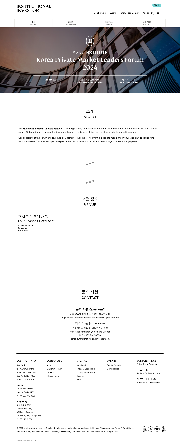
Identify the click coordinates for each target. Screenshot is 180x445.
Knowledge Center (129, 13)
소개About (33, 23)
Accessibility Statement (70, 432)
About (146, 13)
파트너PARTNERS (71, 23)
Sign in (157, 5)
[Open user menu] (158, 12)
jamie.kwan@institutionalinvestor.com (90, 339)
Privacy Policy (92, 432)
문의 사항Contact (146, 23)
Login (34, 440)
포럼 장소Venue (109, 23)
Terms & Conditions (124, 428)
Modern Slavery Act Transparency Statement (37, 432)
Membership (100, 13)
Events (113, 13)
